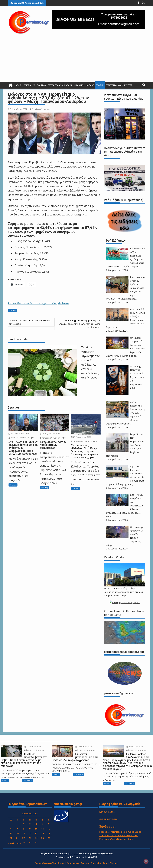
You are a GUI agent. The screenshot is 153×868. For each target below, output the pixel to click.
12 (49, 828)
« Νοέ (11, 843)
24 (36, 837)
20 (11, 837)
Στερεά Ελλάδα (55, 85)
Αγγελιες (5, 780)
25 (42, 837)
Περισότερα (111, 85)
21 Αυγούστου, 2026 (82, 437)
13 (11, 833)
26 (49, 837)
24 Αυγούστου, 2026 (19, 433)
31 (36, 842)
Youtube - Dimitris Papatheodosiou (118, 835)
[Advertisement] (76, 59)
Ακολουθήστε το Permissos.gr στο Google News (38, 303)
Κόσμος (90, 85)
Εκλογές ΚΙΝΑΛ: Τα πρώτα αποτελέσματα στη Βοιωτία (30, 322)
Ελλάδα (68, 85)
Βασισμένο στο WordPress (49, 863)
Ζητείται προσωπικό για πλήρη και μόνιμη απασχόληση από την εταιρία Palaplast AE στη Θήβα (123, 592)
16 (30, 833)
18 (42, 833)
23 (30, 837)
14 (17, 833)
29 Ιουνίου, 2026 (135, 746)
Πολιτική (100, 85)
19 (49, 833)
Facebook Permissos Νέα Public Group (120, 831)
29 (23, 842)
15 (23, 833)
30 (30, 842)
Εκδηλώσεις (27, 780)
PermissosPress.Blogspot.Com (116, 838)
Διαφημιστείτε (125, 85)
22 (23, 837)
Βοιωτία (27, 85)
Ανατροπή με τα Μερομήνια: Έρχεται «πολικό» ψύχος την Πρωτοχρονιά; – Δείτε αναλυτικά (79, 324)
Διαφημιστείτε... (108, 818)
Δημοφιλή (79, 85)
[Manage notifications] (146, 861)
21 (17, 837)
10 (36, 828)
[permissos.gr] (11, 85)
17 (36, 833)
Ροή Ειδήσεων (39, 85)
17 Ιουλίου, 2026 (33, 746)
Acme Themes (110, 863)
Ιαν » (18, 843)
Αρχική (19, 85)
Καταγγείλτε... (107, 811)
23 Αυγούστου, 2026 (51, 433)
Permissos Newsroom (41, 109)
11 (42, 828)
